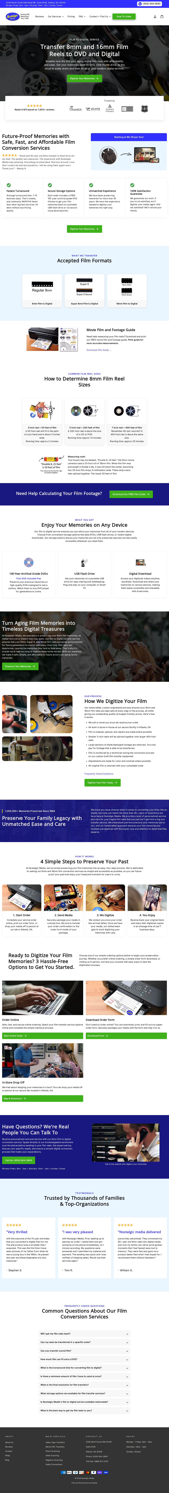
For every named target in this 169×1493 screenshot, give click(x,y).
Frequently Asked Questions (98, 773)
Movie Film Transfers (55, 1447)
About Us (9, 1442)
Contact (8, 1451)
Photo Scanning (53, 1451)
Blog (7, 1460)
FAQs (7, 1455)
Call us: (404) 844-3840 (18, 1160)
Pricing (71, 16)
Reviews (39, 16)
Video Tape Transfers (55, 1442)
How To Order (124, 16)
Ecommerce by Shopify (88, 1483)
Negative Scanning (54, 1460)
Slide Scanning (52, 1455)
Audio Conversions (54, 1464)
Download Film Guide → (99, 350)
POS (73, 1483)
